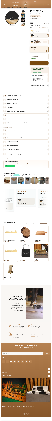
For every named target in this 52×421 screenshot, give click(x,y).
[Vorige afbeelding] (5, 18)
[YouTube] (18, 361)
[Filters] (26, 175)
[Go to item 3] (21, 180)
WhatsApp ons (10, 165)
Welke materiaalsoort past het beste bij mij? (17, 122)
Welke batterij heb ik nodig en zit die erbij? (17, 111)
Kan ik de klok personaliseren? (14, 95)
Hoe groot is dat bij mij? (44, 27)
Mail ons (19, 165)
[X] (11, 361)
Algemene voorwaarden (17, 406)
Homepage (4, 406)
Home (13, 2)
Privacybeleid (26, 406)
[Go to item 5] (34, 180)
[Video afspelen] (23, 20)
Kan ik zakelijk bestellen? (13, 149)
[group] (12, 17)
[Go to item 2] (14, 180)
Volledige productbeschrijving (14, 154)
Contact (31, 406)
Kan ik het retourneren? (12, 141)
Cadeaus (35, 1)
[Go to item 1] (7, 180)
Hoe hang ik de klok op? (12, 103)
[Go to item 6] (41, 180)
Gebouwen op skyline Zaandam (38, 85)
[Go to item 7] (48, 180)
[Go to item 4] (28, 180)
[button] (33, 20)
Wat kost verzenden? (12, 133)
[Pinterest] (22, 361)
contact (33, 335)
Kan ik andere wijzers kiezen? (14, 115)
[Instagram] (3, 361)
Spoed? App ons (37, 72)
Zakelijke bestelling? (45, 23)
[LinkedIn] (14, 361)
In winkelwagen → (39, 63)
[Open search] (23, 175)
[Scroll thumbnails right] (47, 181)
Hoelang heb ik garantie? (12, 145)
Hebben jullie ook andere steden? (14, 119)
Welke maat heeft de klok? (13, 99)
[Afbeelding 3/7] (23, 24)
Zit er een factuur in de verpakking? (15, 137)
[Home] (4, 7)
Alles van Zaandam (43, 223)
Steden (17, 2)
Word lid (46, 353)
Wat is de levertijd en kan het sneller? (15, 130)
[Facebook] (7, 361)
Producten (15, 5)
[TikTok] (30, 361)
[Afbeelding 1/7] (23, 12)
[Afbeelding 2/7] (23, 16)
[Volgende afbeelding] (19, 18)
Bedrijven (35, 4)
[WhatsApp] (26, 361)
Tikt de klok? (10, 107)
